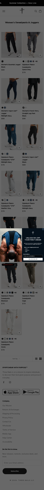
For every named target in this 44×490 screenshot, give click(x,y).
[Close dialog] (43, 229)
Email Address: (26, 254)
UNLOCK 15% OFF (33, 259)
